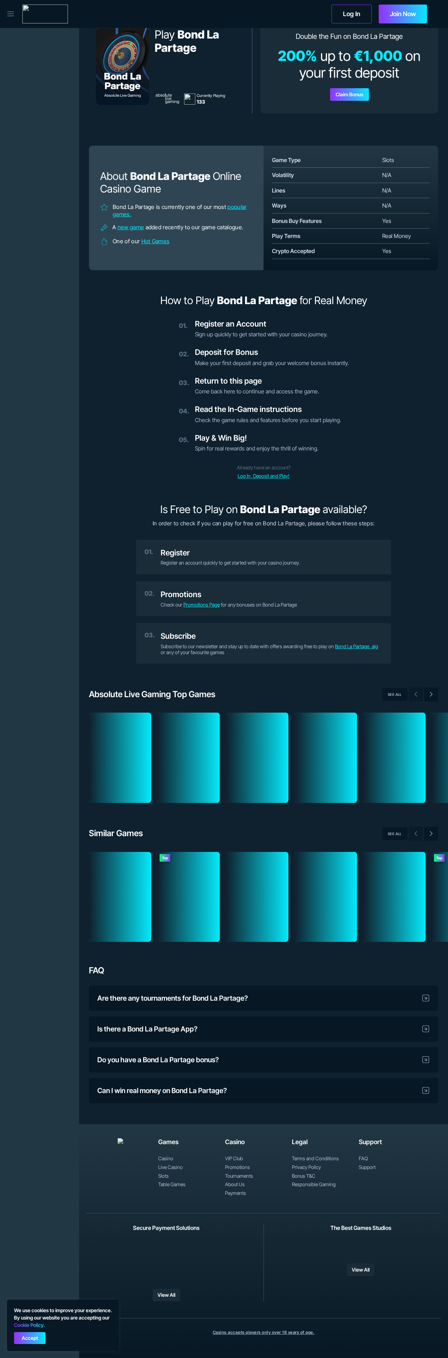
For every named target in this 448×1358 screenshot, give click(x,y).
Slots (163, 1176)
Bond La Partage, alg (356, 646)
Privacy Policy (306, 1167)
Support (367, 1167)
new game (131, 227)
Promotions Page (201, 605)
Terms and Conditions (315, 1158)
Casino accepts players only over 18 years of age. (264, 1332)
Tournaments (239, 1176)
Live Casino (170, 1167)
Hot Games (155, 241)
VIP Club (234, 1158)
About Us (235, 1184)
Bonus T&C (303, 1176)
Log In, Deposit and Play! (263, 476)
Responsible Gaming (314, 1184)
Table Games (172, 1184)
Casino (165, 1158)
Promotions (237, 1167)
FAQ (363, 1158)
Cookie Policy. (29, 1325)
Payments (235, 1193)
